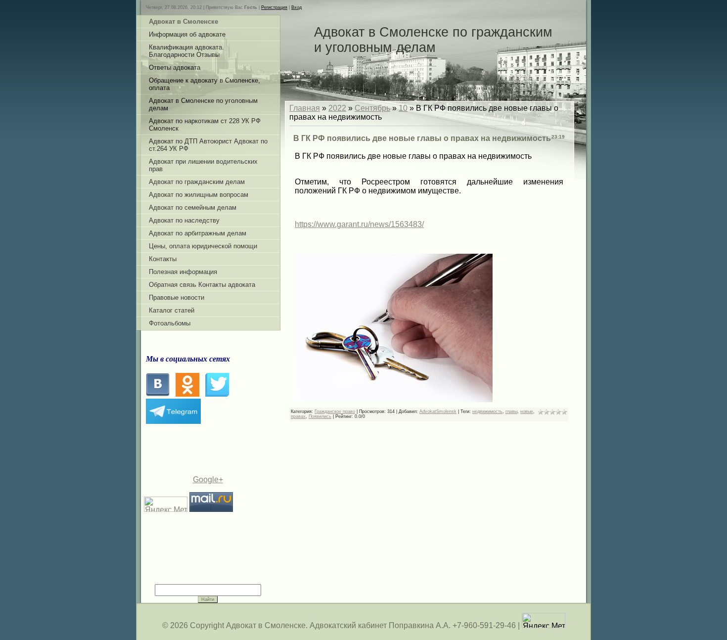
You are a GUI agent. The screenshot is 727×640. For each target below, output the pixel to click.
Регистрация (274, 7)
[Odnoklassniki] (187, 394)
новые (526, 411)
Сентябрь (372, 108)
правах (298, 416)
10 (403, 108)
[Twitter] (217, 394)
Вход (296, 7)
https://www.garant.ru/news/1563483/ (359, 224)
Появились (320, 416)
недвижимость (487, 411)
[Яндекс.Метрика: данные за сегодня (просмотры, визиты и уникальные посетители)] (543, 620)
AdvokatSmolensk (437, 411)
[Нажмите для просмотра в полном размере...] (394, 399)
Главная (304, 108)
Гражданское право (335, 411)
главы (511, 411)
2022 (337, 108)
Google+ (208, 479)
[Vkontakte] (158, 394)
